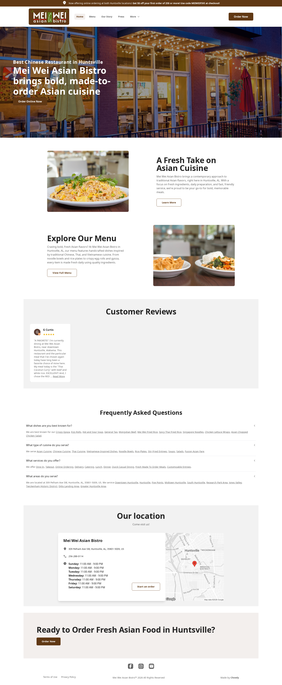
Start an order (146, 586)
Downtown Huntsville (126, 482)
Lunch (98, 466)
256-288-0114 (76, 556)
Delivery (79, 466)
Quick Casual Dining (123, 466)
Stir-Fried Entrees (157, 451)
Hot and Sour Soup (93, 432)
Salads (180, 451)
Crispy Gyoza (63, 432)
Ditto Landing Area (69, 486)
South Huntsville (196, 482)
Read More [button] (59, 376)
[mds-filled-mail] (151, 666)
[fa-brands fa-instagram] (141, 666)
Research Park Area (217, 482)
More (133, 16)
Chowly (235, 677)
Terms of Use (50, 676)
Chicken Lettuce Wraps (217, 432)
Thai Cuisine (78, 451)
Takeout (50, 466)
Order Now (241, 16)
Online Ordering (64, 466)
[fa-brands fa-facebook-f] (130, 666)
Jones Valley (235, 482)
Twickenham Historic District (41, 486)
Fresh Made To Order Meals (150, 466)
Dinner (107, 466)
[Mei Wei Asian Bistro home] (49, 16)
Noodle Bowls (126, 451)
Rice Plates (141, 451)
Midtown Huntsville (175, 482)
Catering (89, 466)
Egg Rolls (76, 432)
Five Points (157, 482)
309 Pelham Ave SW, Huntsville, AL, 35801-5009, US (96, 548)
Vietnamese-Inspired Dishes (102, 451)
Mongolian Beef (127, 432)
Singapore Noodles (193, 432)
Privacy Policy (68, 676)
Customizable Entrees (179, 466)
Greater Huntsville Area (93, 486)
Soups (171, 451)
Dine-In (40, 466)
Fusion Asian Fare (194, 451)
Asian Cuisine (44, 451)
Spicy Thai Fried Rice (170, 432)
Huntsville (145, 482)
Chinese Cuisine (61, 451)
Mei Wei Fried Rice (147, 432)
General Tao (111, 432)
